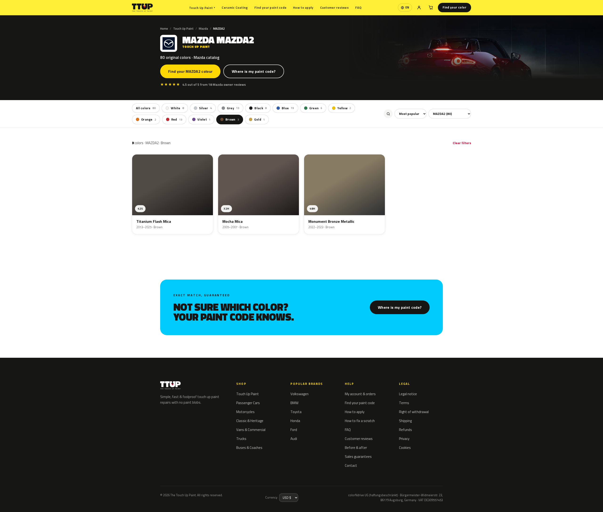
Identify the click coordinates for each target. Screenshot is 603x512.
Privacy (404, 438)
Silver (205, 108)
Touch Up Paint (202, 7)
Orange (148, 119)
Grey (233, 108)
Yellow (344, 108)
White (177, 108)
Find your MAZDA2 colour (190, 71)
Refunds (405, 429)
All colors (146, 108)
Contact (351, 465)
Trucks (241, 438)
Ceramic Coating (235, 7)
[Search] (388, 113)
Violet (203, 119)
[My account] (419, 7)
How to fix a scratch (360, 420)
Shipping (405, 420)
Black (260, 108)
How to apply (303, 7)
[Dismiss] (20, 502)
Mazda (203, 28)
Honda (295, 420)
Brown (232, 119)
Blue (288, 108)
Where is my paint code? (254, 71)
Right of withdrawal (414, 411)
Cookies (405, 447)
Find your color (454, 7)
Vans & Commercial (250, 429)
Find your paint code (270, 7)
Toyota (296, 411)
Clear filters (462, 142)
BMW (294, 403)
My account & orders (360, 394)
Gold (259, 119)
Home (164, 28)
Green (315, 108)
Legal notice (408, 394)
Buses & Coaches (249, 447)
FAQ (358, 7)
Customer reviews (334, 7)
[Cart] (431, 7)
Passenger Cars (248, 403)
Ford (293, 429)
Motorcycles (245, 411)
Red (176, 119)
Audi (293, 438)
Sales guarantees (358, 456)
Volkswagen (299, 394)
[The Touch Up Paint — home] (142, 8)
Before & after (356, 447)
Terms (404, 403)
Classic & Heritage (249, 420)
